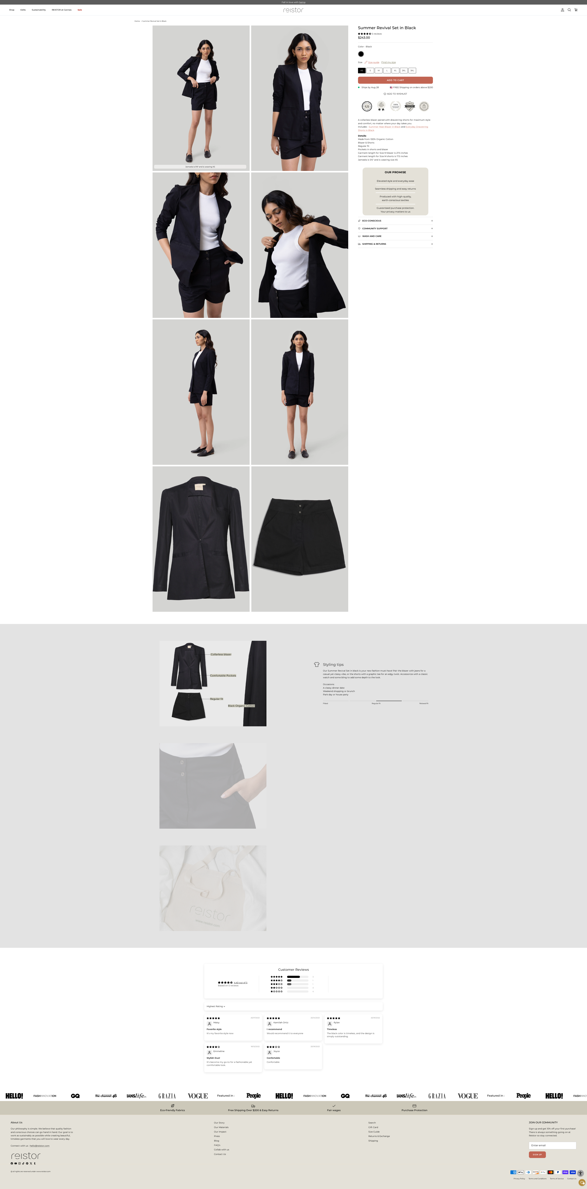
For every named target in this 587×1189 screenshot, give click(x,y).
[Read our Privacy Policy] (337, 629)
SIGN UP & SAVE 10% (270, 615)
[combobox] (255, 602)
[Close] (343, 552)
